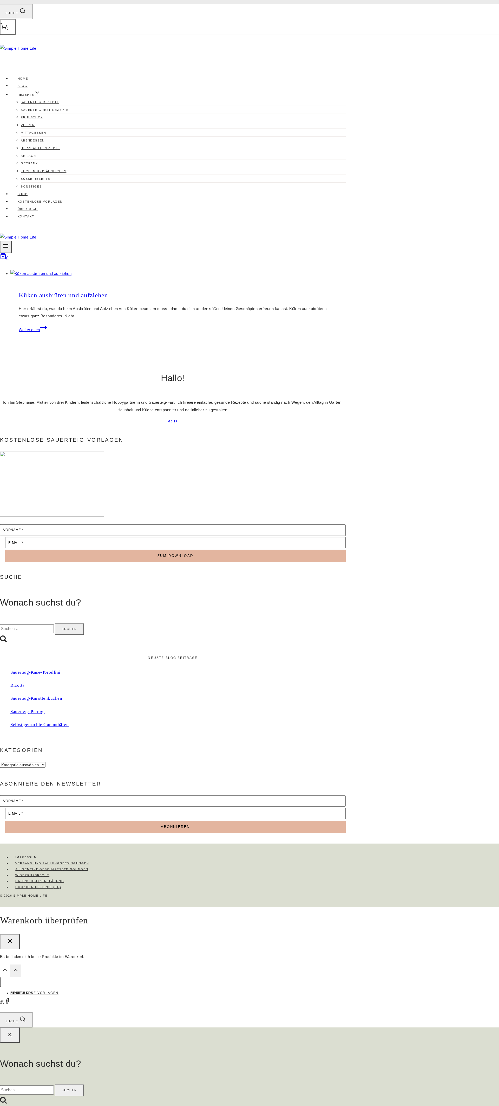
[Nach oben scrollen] (5, 971)
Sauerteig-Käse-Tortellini (35, 672)
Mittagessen (33, 132)
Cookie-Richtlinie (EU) (38, 887)
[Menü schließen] (0, 982)
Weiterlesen (33, 329)
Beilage (28, 155)
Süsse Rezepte (35, 178)
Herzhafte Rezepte (40, 148)
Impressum (26, 857)
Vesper (28, 125)
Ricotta (17, 685)
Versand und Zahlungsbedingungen (52, 863)
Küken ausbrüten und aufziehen (63, 295)
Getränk (29, 163)
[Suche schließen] (10, 1035)
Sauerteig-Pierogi (27, 711)
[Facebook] (7, 1003)
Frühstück (32, 117)
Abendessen (33, 140)
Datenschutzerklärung (39, 881)
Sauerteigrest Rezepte (45, 109)
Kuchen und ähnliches (43, 171)
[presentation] (178, 274)
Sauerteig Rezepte (40, 102)
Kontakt (26, 216)
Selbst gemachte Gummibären (39, 724)
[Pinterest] (2, 1003)
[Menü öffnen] (6, 247)
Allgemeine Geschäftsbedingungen (51, 869)
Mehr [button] (173, 421)
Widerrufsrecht (32, 875)
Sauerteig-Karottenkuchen (36, 698)
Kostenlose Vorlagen (34, 993)
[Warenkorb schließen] (10, 941)
